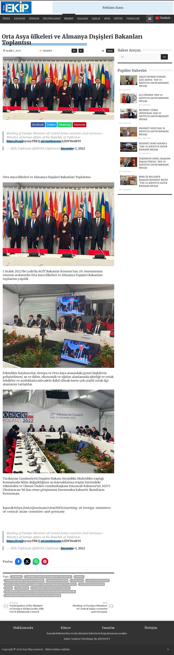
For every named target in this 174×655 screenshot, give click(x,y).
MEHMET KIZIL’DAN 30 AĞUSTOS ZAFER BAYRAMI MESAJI (154, 131)
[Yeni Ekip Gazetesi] (16, 7)
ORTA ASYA (77, 580)
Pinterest (79, 124)
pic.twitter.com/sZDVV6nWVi (61, 141)
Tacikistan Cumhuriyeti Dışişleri (50, 588)
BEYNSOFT (104, 638)
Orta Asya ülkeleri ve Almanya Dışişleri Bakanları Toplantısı (40, 584)
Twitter (51, 124)
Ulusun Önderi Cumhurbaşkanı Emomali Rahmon (33, 595)
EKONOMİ (19, 18)
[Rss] (168, 649)
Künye (66, 628)
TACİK (9, 588)
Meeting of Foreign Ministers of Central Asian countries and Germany (90, 607)
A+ (74, 50)
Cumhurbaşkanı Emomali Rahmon (24, 580)
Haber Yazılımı (72, 638)
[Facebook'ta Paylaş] (18, 561)
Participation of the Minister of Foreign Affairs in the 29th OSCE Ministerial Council (27, 607)
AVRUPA (79, 577)
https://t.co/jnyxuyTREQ (23, 141)
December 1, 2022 (73, 148)
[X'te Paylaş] (27, 561)
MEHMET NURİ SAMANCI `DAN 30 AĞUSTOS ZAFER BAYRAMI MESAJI (153, 146)
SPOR (107, 18)
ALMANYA (16, 577)
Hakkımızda (23, 628)
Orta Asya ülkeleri (97, 580)
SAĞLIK (96, 18)
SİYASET (69, 18)
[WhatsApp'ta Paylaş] (36, 561)
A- (81, 50)
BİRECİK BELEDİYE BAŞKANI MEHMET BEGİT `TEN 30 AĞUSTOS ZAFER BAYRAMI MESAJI (153, 181)
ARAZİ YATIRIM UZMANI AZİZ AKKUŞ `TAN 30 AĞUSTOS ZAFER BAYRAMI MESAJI (154, 81)
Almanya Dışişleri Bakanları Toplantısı (48, 577)
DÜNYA (6, 18)
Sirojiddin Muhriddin (92, 584)
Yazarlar (108, 628)
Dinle (110, 50)
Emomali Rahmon (57, 580)
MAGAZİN (82, 18)
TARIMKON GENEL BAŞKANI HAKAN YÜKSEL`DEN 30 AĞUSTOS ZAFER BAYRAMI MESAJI (154, 163)
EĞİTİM (118, 18)
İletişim (151, 628)
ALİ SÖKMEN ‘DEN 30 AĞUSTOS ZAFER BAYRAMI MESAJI (154, 98)
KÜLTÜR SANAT (52, 18)
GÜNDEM (34, 18)
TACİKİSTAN (22, 588)
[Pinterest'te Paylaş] (44, 561)
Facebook (38, 124)
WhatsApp (65, 124)
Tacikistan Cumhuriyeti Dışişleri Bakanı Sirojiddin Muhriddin (40, 592)
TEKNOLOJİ (132, 18)
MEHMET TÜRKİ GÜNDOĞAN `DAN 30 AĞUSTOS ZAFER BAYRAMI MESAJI (154, 115)
